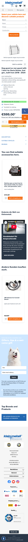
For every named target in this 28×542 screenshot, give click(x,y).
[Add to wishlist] (24, 64)
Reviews (4, 144)
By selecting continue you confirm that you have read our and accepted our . (14, 392)
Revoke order (14, 532)
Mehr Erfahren (9, 255)
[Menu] (3, 6)
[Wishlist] (20, 6)
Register (14, 377)
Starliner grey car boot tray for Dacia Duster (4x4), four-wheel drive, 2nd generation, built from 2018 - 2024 (13, 184)
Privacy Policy (12, 383)
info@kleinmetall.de (14, 460)
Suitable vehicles (8, 140)
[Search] (12, 5)
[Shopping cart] (24, 6)
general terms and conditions (14, 394)
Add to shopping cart (15, 198)
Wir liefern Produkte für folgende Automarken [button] (11, 417)
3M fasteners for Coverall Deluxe (11, 298)
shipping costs (19, 539)
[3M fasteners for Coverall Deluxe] (13, 285)
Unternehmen (14, 476)
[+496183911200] (25, 111)
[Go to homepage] (14, 2)
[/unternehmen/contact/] (25, 117)
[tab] (14, 137)
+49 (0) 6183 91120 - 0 (14, 462)
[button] (14, 126)
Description (6, 137)
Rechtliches (14, 469)
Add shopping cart (16, 122)
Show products (14, 35)
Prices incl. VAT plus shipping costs (12, 117)
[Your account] (16, 6)
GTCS (14, 536)
